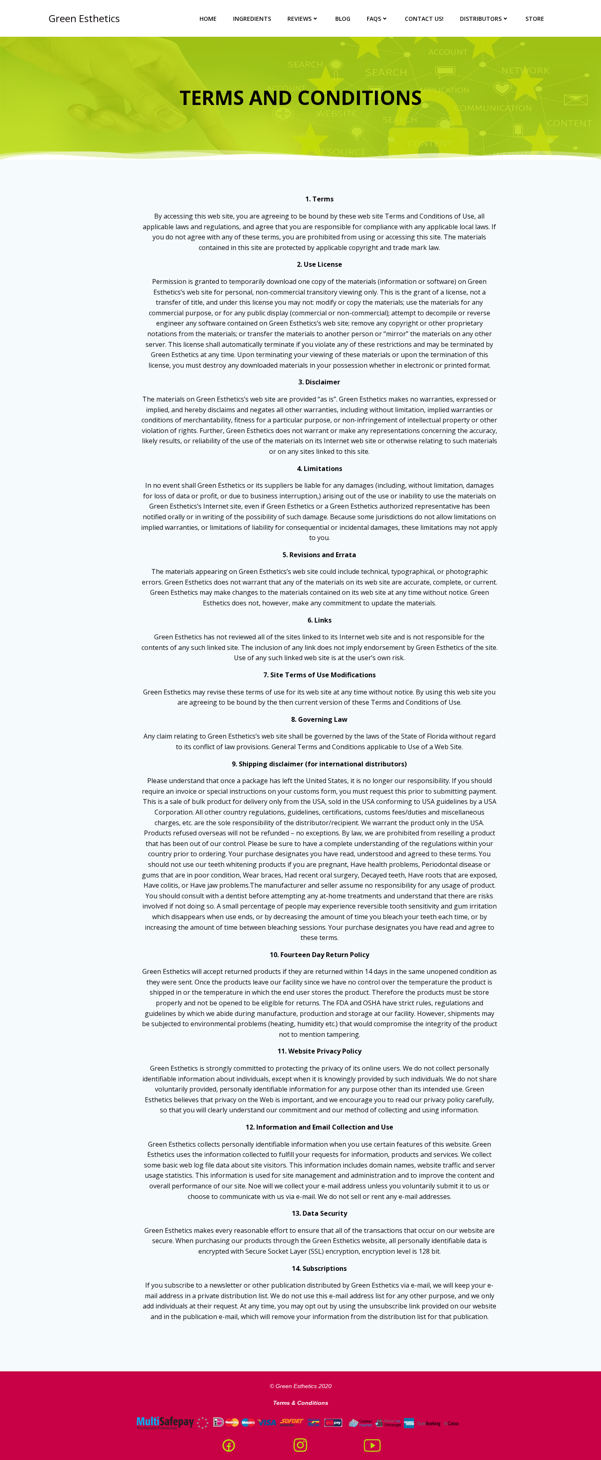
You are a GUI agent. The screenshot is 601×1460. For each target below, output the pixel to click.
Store (534, 18)
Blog (342, 18)
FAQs (374, 18)
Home (208, 18)
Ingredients (252, 18)
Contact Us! (424, 18)
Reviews (299, 18)
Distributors (481, 18)
